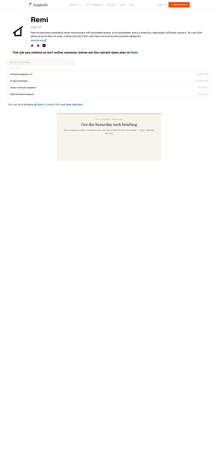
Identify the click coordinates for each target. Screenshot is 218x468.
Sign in (161, 5)
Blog (122, 5)
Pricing (111, 5)
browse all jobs (33, 104)
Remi (134, 52)
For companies (94, 5)
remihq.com (37, 40)
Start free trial (180, 5)
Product (74, 5)
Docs (132, 5)
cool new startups (71, 104)
